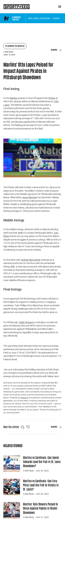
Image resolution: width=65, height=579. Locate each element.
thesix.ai (24, 398)
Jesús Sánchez (29, 197)
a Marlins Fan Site (16, 18)
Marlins (13, 98)
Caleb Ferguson (26, 322)
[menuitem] (39, 18)
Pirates (51, 98)
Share (54, 50)
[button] (39, 18)
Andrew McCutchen (31, 260)
